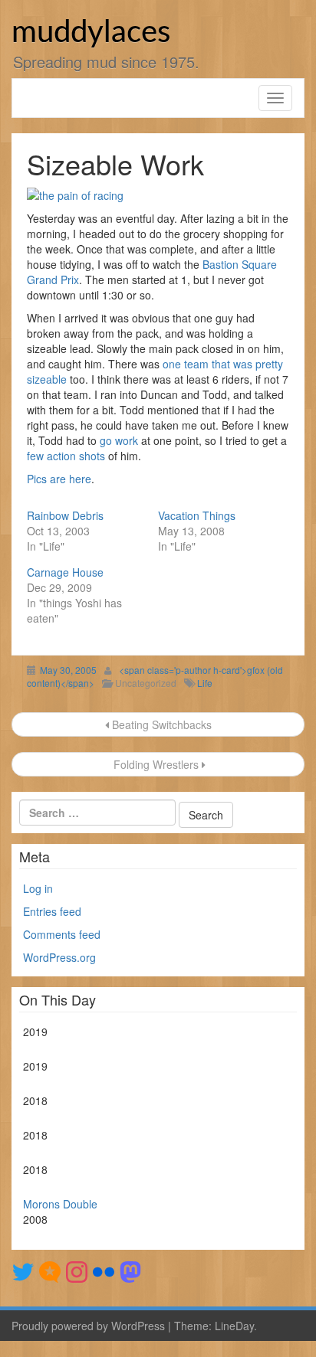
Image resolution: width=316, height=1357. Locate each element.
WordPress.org (59, 957)
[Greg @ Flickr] (103, 1270)
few (35, 455)
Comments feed (61, 934)
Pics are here (59, 478)
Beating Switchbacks (160, 724)
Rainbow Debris (65, 515)
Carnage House (65, 572)
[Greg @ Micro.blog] (50, 1270)
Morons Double (60, 1203)
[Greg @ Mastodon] (130, 1270)
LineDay (234, 1325)
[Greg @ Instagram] (76, 1270)
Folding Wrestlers (156, 764)
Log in (38, 888)
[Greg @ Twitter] (23, 1270)
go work (119, 440)
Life (204, 682)
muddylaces (91, 33)
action (61, 455)
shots (92, 455)
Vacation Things (196, 515)
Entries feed (52, 911)
